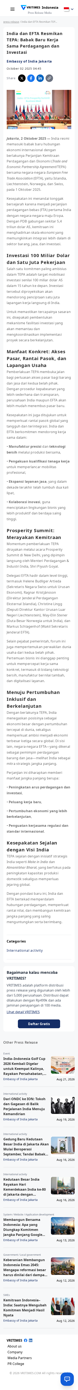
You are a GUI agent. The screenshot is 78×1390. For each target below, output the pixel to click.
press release (11, 22)
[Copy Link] (49, 78)
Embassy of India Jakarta (29, 61)
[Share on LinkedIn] (40, 78)
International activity (25, 950)
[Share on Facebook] (31, 78)
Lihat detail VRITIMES (23, 1012)
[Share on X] (22, 78)
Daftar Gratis (39, 1024)
